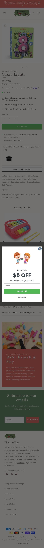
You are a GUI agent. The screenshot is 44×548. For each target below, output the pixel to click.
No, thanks (22, 297)
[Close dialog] (40, 248)
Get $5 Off (22, 291)
